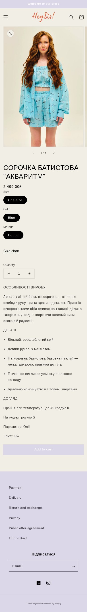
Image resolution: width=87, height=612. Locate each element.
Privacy (14, 518)
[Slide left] (33, 153)
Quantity (9, 265)
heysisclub (38, 603)
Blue (11, 217)
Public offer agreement (26, 528)
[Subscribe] (73, 566)
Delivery (15, 497)
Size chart (11, 251)
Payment (15, 487)
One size (15, 200)
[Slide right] (54, 153)
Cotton (13, 235)
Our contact (18, 538)
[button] (5, 17)
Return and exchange (25, 507)
